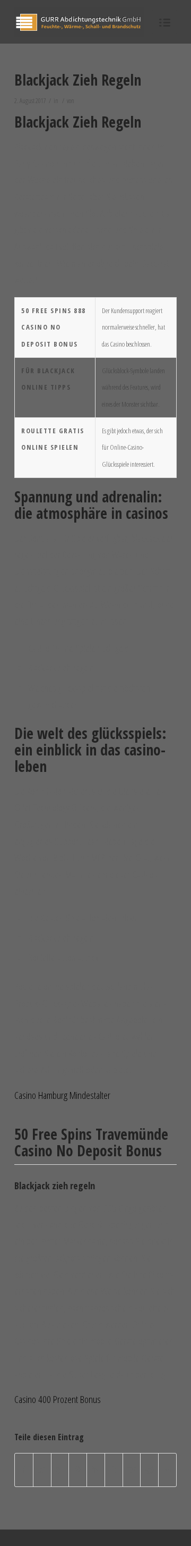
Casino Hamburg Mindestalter (62, 1095)
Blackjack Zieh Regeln (77, 80)
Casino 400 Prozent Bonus (57, 1399)
